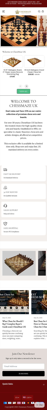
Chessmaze (22, 407)
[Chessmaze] (23, 11)
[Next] (26, 86)
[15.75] (13, 62)
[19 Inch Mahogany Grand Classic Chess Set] (34, 62)
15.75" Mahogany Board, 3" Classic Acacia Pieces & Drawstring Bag (13, 72)
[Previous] (20, 86)
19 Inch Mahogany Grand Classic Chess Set (34, 71)
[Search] (39, 11)
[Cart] (43, 11)
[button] (3, 11)
